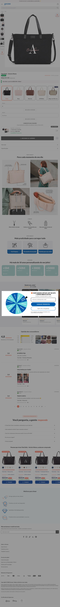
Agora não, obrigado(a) (43, 308)
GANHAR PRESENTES (43, 304)
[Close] (56, 292)
